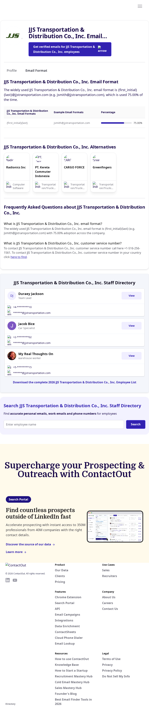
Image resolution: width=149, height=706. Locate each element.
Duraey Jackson (31, 294)
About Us (108, 597)
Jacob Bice (26, 324)
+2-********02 (22, 337)
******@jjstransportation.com (32, 313)
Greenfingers (102, 167)
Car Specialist (26, 328)
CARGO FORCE (74, 167)
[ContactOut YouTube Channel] (15, 639)
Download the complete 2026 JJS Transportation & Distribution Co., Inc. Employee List (74, 382)
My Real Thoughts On (35, 354)
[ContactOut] (23, 6)
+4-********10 (22, 307)
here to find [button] (19, 257)
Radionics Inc (16, 167)
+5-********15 (22, 367)
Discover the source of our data (28, 544)
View (132, 295)
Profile (12, 70)
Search (136, 424)
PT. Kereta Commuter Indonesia (43, 171)
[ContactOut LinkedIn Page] (7, 639)
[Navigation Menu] (140, 6)
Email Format (36, 70)
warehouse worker (29, 358)
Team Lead (24, 298)
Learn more (14, 552)
